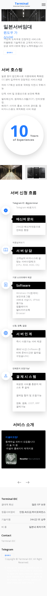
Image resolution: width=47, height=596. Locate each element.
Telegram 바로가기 (26, 207)
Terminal (21, 4)
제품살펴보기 (19, 242)
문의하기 (10, 52)
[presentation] (19, 482)
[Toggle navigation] (43, 4)
